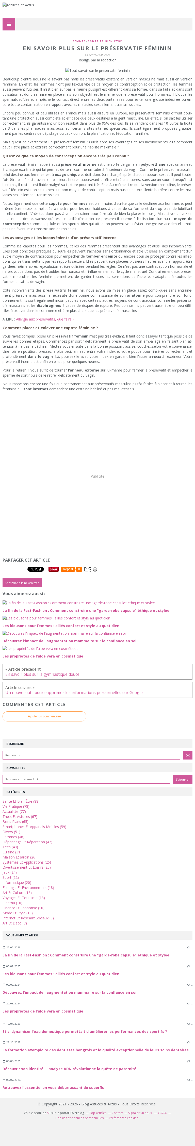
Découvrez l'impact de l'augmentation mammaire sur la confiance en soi (69, 992)
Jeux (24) (10, 872)
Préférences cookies (123, 1118)
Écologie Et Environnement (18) (28, 887)
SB (49, 1113)
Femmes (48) (13, 836)
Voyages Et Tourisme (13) (24, 897)
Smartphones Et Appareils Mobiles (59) (34, 826)
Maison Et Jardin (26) (20, 857)
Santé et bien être (105, 41)
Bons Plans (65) (15, 821)
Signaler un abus (140, 1113)
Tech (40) (10, 847)
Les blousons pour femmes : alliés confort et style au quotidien (61, 973)
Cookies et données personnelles (79, 1118)
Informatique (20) (17, 882)
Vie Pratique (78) (16, 806)
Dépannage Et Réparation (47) (27, 841)
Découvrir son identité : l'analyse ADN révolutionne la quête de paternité (69, 1068)
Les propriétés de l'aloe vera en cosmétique (43, 1011)
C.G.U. (162, 1113)
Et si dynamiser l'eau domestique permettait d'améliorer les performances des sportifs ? (85, 1031)
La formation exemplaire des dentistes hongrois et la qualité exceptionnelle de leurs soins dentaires (96, 1050)
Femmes (79, 41)
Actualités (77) (14, 811)
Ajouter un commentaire (44, 716)
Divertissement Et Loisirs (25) (27, 867)
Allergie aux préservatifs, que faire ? (45, 319)
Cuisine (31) (12, 852)
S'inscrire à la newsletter (22, 583)
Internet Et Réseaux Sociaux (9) (28, 918)
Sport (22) (11, 877)
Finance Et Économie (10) (23, 907)
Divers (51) (11, 831)
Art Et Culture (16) (17, 892)
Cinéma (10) (12, 902)
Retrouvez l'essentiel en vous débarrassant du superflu (53, 1087)
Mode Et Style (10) (18, 913)
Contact (117, 1113)
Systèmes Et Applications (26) (27, 862)
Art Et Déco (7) (15, 923)
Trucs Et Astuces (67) (20, 816)
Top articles (97, 1113)
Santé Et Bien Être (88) (21, 801)
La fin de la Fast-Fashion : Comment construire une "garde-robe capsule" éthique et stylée (86, 955)
